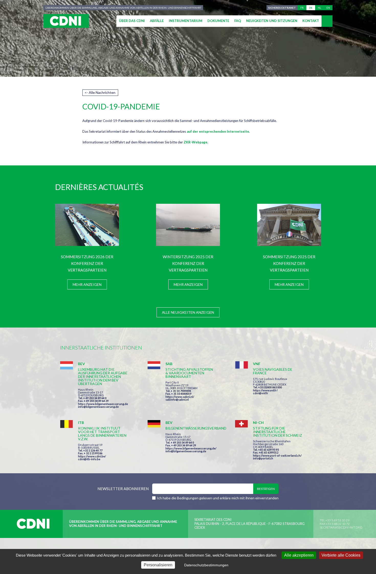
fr (302, 7)
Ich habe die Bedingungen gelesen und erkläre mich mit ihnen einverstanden (218, 498)
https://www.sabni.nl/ (179, 396)
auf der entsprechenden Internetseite (218, 131)
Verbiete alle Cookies (341, 555)
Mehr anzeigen (87, 284)
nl (319, 7)
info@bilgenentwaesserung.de (98, 406)
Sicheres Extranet (282, 7)
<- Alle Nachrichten (100, 92)
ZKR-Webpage (195, 142)
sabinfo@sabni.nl (177, 399)
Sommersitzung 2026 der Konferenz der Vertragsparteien (87, 263)
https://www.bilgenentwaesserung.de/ (190, 448)
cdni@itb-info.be (89, 459)
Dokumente (218, 21)
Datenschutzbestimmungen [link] (206, 565)
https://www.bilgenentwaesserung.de (103, 404)
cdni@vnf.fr (260, 393)
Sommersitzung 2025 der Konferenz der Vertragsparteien (289, 263)
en (328, 7)
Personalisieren (158, 565)
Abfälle (157, 21)
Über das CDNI (132, 21)
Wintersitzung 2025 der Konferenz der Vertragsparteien (188, 263)
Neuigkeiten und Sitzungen (271, 21)
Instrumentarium (185, 21)
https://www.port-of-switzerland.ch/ (277, 455)
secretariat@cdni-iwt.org (341, 527)
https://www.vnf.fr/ (265, 390)
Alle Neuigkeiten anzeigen (188, 312)
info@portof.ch (263, 458)
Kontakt (310, 21)
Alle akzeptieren (299, 555)
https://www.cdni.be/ (92, 456)
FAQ (237, 21)
